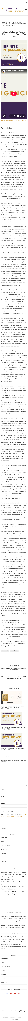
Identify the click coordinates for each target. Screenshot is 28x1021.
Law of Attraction (5, 845)
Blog (2, 841)
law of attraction (14, 650)
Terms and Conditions (9, 1017)
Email (3, 796)
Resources (4, 861)
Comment (4, 765)
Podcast (11, 22)
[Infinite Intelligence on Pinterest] (19, 993)
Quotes (3, 857)
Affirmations (4, 837)
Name (3, 789)
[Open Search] (26, 2)
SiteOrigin (23, 1011)
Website (3, 803)
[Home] (13, 12)
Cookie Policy (14, 1019)
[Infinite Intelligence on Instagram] (7, 993)
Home (3, 22)
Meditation (4, 849)
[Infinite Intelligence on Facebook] (3, 993)
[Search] (25, 827)
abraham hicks (5, 650)
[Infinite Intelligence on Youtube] (11, 993)
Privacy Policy (21, 1017)
